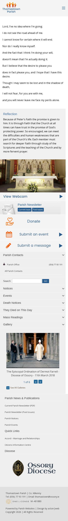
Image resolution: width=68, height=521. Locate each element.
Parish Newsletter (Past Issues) (19, 412)
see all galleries (17, 388)
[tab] (33, 255)
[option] (32, 355)
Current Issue (25, 209)
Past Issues (38, 209)
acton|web (53, 508)
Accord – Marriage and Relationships (22, 438)
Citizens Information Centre (18, 445)
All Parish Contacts (13, 271)
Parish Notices (12, 418)
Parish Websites (26, 508)
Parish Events (11, 425)
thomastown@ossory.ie (47, 496)
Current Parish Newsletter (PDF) (20, 406)
